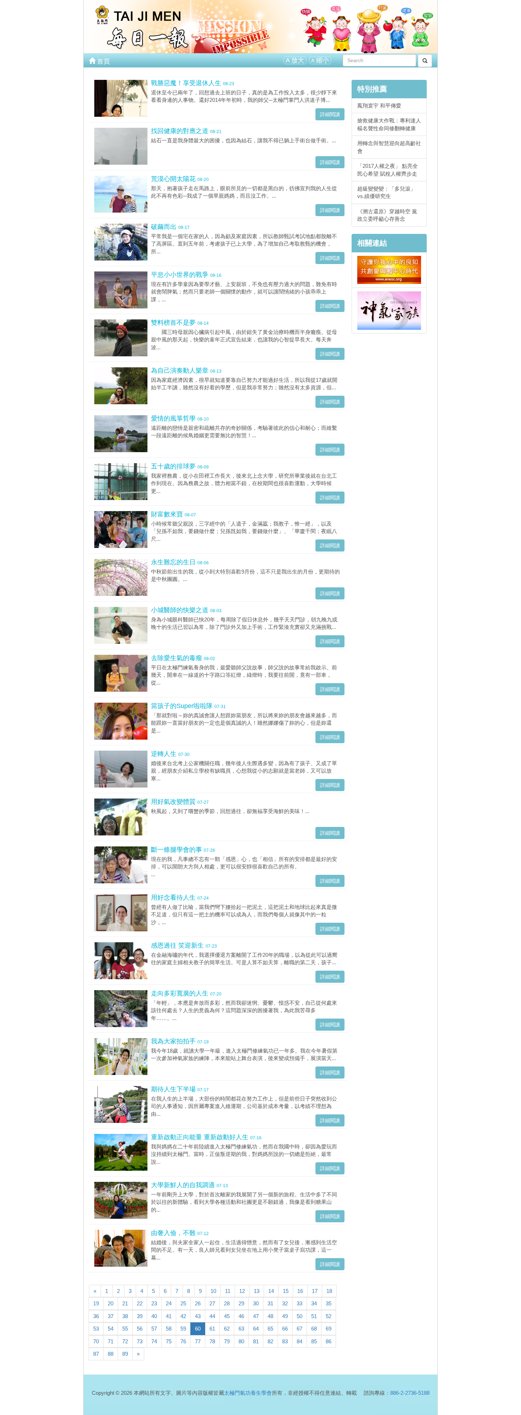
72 (125, 1341)
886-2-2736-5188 (410, 1393)
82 (270, 1341)
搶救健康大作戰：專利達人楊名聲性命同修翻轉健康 (389, 124)
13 (256, 1291)
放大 (295, 60)
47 (256, 1316)
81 (256, 1341)
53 (96, 1329)
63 (241, 1329)
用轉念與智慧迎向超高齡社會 (389, 147)
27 (212, 1303)
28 (227, 1303)
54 (110, 1329)
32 (285, 1303)
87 (96, 1354)
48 (270, 1316)
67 (299, 1329)
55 (125, 1329)
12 (242, 1291)
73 (139, 1341)
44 (212, 1316)
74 (154, 1341)
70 (96, 1341)
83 (285, 1341)
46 (241, 1316)
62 (227, 1329)
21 (125, 1303)
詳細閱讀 (330, 114)
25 (183, 1303)
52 (328, 1316)
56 (139, 1329)
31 (270, 1303)
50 (299, 1316)
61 (212, 1329)
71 (110, 1341)
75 (169, 1341)
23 (154, 1303)
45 (227, 1316)
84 (299, 1341)
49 (285, 1316)
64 (256, 1329)
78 (212, 1341)
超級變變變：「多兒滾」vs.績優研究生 (386, 192)
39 (139, 1316)
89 (125, 1354)
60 (198, 1329)
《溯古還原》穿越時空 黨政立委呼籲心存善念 (387, 215)
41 (169, 1316)
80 (241, 1341)
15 (285, 1291)
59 (183, 1329)
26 (198, 1303)
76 (183, 1341)
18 (329, 1291)
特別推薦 (372, 89)
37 (110, 1316)
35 (328, 1303)
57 (154, 1329)
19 (96, 1303)
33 (299, 1303)
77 (198, 1341)
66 (285, 1329)
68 (314, 1329)
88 (110, 1354)
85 (314, 1341)
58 (169, 1329)
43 (198, 1316)
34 (314, 1303)
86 (328, 1341)
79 (227, 1341)
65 (270, 1329)
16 (300, 1291)
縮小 (320, 60)
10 (213, 1291)
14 (271, 1291)
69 (328, 1329)
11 (227, 1291)
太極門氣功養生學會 (248, 1393)
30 (256, 1303)
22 (139, 1303)
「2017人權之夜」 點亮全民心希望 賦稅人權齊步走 (387, 169)
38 (125, 1316)
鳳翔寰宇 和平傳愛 (379, 106)
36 (96, 1316)
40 (154, 1316)
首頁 (102, 61)
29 (241, 1303)
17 (315, 1291)
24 (169, 1303)
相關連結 (372, 243)
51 (314, 1316)
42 (183, 1316)
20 (110, 1303)
